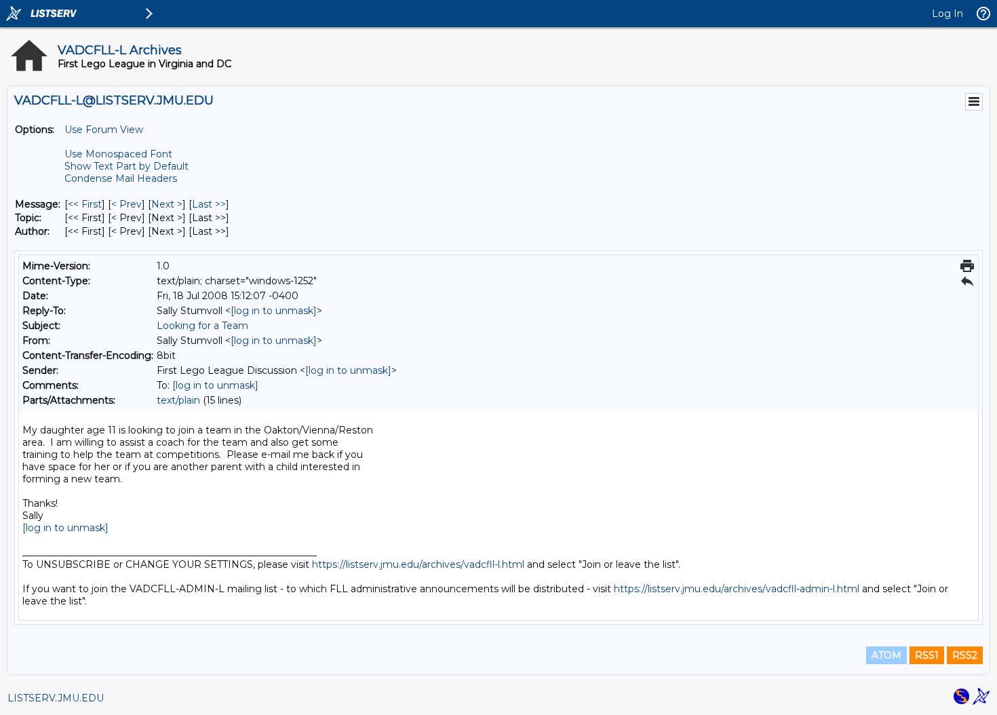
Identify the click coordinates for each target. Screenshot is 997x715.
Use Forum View (103, 129)
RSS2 (964, 655)
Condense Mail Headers (120, 178)
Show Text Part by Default (126, 166)
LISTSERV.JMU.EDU (55, 698)
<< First (85, 204)
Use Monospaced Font (118, 154)
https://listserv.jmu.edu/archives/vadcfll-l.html (418, 564)
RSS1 (927, 655)
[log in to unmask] (274, 311)
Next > (166, 204)
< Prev (126, 204)
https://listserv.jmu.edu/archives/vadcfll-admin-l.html (736, 589)
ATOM (886, 655)
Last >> (209, 204)
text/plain (178, 400)
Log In (947, 13)
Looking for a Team (202, 326)
